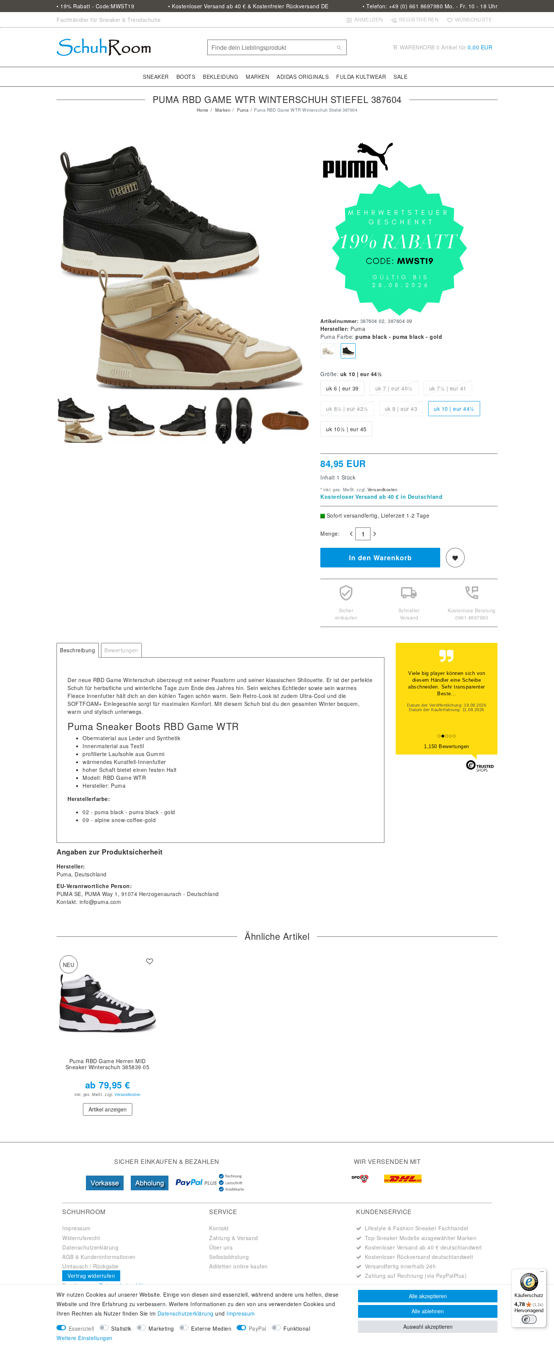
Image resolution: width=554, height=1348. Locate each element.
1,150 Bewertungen (446, 746)
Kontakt (219, 1228)
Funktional (296, 1328)
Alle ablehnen (428, 1311)
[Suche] (339, 47)
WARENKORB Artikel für (445, 47)
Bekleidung (220, 76)
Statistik (121, 1328)
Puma (242, 110)
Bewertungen (121, 650)
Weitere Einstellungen (85, 1338)
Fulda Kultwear (361, 76)
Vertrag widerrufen (91, 1275)
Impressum (76, 1228)
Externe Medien (211, 1328)
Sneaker (156, 76)
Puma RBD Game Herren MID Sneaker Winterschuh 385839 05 (108, 1064)
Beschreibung (77, 650)
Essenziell (81, 1328)
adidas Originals (303, 76)
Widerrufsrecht (81, 1238)
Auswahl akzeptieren (428, 1326)
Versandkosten (381, 489)
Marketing (161, 1328)
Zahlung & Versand (233, 1238)
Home (202, 110)
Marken (257, 76)
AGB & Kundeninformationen (99, 1256)
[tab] (78, 650)
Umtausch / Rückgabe (90, 1266)
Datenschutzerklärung (90, 1247)
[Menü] (541, 1273)
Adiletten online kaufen (238, 1266)
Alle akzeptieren (428, 1296)
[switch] (529, 1319)
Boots (186, 76)
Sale (400, 76)
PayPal (257, 1328)
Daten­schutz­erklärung (186, 1313)
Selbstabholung (229, 1256)
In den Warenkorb (380, 557)
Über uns (221, 1247)
